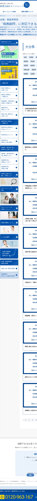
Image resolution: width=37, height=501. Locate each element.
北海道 (31, 57)
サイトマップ (31, 481)
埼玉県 (33, 61)
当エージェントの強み (9, 11)
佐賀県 (33, 73)
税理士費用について (27, 11)
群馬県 (26, 61)
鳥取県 (34, 69)
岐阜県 (33, 65)
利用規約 (23, 481)
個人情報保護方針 (15, 481)
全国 (25, 57)
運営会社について (4, 481)
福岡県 (26, 73)
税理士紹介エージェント (12, 5)
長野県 (26, 65)
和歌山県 (26, 69)
